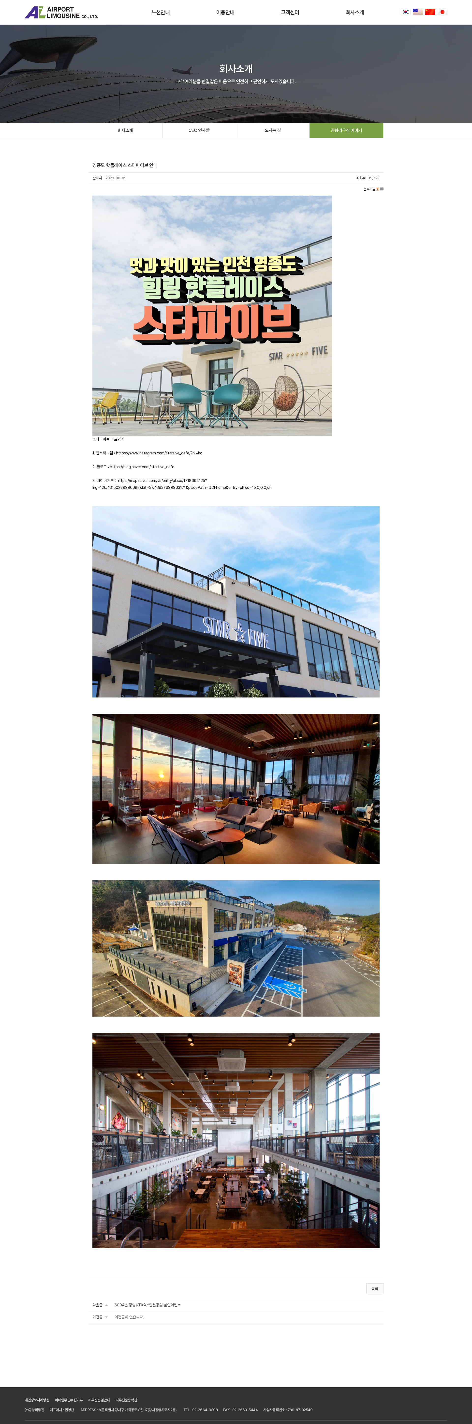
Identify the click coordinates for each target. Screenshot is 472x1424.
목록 (374, 1288)
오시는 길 (273, 130)
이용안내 (225, 12)
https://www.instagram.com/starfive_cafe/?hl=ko (159, 453)
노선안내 (161, 12)
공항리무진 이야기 (346, 130)
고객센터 (290, 12)
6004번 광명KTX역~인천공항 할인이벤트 (148, 1305)
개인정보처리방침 (37, 1400)
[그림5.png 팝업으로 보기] (212, 199)
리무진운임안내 (99, 1400)
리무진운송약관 (126, 1400)
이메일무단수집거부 (69, 1400)
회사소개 (355, 12)
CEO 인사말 (199, 130)
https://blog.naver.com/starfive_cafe (142, 466)
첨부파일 (371, 189)
